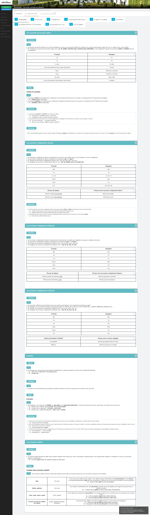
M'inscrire (6, 7)
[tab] (20, 19)
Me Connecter (6, 9)
